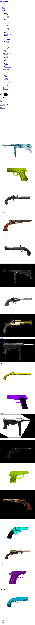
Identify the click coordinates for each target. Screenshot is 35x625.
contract (6, 62)
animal (8, 22)
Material (1, 105)
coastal (6, 50)
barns (7, 37)
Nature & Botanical (6, 77)
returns (3, 621)
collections (3, 6)
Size (1, 104)
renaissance (6, 74)
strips (6, 59)
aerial (6, 78)
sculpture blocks (7, 90)
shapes (8, 16)
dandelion (8, 81)
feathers (8, 28)
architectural (6, 35)
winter (8, 84)
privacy (3, 622)
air (7, 25)
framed (6, 61)
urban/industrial (7, 45)
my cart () (3, 3)
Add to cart (2, 108)
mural (6, 20)
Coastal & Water (5, 49)
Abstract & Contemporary (6, 12)
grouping (6, 56)
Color (1, 106)
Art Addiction (4, 1)
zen (5, 23)
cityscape (8, 46)
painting (8, 15)
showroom (3, 8)
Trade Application (4, 10)
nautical (6, 52)
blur (7, 14)
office (6, 63)
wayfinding (6, 66)
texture (8, 17)
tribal (5, 75)
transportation (7, 41)
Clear (17, 106)
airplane (8, 42)
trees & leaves (9, 82)
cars (7, 43)
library (6, 36)
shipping (3, 620)
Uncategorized (5, 87)
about (2, 619)
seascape (6, 51)
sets (7, 72)
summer (8, 86)
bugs (7, 26)
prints (2, 7)
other (5, 60)
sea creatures (8, 31)
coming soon (8, 68)
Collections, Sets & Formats (7, 53)
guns (5, 73)
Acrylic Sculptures (5, 89)
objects (8, 47)
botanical (6, 79)
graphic (6, 19)
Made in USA (4, 9)
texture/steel (8, 39)
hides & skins (8, 29)
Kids (4, 88)
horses (6, 32)
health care (6, 64)
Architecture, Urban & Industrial (7, 34)
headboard (6, 54)
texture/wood (8, 40)
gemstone (6, 18)
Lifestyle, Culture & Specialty (7, 69)
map (7, 48)
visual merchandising (8, 67)
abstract (6, 13)
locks (7, 38)
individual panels (9, 71)
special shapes (7, 57)
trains (7, 44)
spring (7, 85)
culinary (6, 70)
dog (7, 27)
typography (6, 76)
